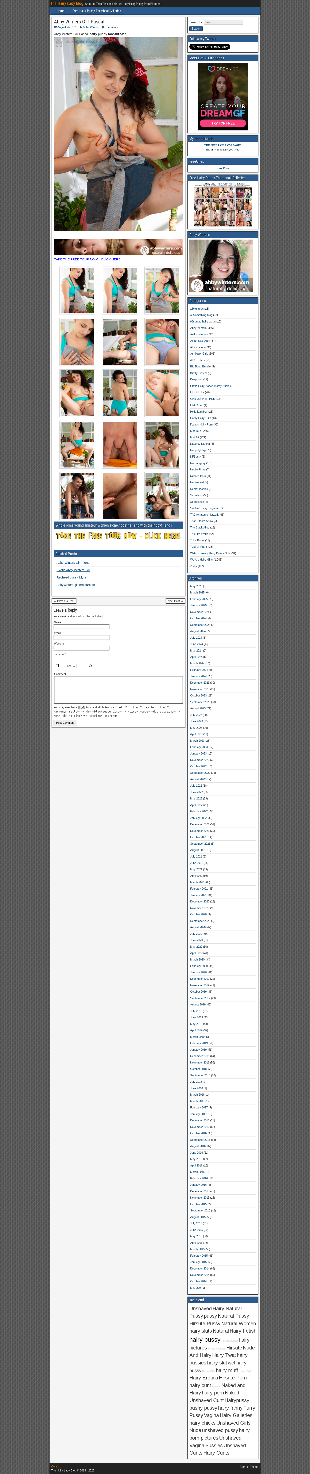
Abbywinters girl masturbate (76, 585)
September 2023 (200, 702)
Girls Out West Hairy (203, 398)
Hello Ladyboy (199, 411)
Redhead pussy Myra (71, 577)
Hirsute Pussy (204, 1323)
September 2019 (200, 998)
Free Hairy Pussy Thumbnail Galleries (96, 11)
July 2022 (196, 785)
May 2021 (196, 869)
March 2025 (197, 592)
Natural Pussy (233, 1316)
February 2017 (199, 1107)
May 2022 (196, 798)
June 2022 (196, 792)
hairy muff (227, 1370)
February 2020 (199, 965)
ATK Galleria (198, 347)
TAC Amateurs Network (204, 514)
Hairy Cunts (216, 1453)
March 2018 (197, 1094)
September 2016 (200, 1139)
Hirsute (234, 1348)
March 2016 (197, 1171)
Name (57, 622)
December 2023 (199, 682)
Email (57, 632)
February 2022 (199, 811)
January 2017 (198, 1114)
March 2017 (197, 1101)
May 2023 (196, 727)
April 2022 (196, 805)
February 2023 (199, 747)
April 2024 (196, 656)
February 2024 (199, 669)
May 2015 (196, 1236)
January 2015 (198, 1262)
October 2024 (198, 618)
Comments (111, 27)
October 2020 (198, 914)
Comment (60, 674)
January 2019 (198, 1049)
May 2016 (196, 1159)
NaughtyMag (198, 450)
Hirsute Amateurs (216, 1348)
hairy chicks (202, 1423)
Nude (195, 1430)
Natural (221, 1331)
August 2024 (198, 631)
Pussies (214, 1445)
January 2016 (198, 1184)
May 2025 (196, 586)
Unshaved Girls (233, 1423)
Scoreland (196, 495)
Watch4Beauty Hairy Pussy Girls (210, 553)
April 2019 (196, 1030)
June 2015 (196, 1229)
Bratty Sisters (198, 373)
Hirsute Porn (233, 1378)
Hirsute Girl (245, 1371)
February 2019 (199, 1043)
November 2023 (199, 689)
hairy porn (213, 1392)
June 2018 (196, 1088)
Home (61, 11)
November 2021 (199, 830)
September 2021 (200, 843)
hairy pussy (205, 1339)
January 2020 (198, 972)
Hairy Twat (224, 1355)
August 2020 (198, 927)
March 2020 (197, 959)
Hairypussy (237, 1400)
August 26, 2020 (67, 27)
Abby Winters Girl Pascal (79, 22)
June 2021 (196, 862)
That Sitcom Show (201, 521)
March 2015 (197, 1249)
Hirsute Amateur (229, 1341)
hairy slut (217, 1363)
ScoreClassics (199, 488)
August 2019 (198, 1004)
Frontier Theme (249, 1467)
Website (59, 643)
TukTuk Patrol (199, 546)
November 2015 (199, 1197)
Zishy (193, 566)
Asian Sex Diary (200, 340)
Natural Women (238, 1323)
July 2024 (196, 637)
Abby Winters (91, 27)
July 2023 (196, 715)
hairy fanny (230, 1408)
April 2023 (196, 734)
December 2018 (199, 1056)
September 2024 (200, 624)
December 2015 (199, 1191)
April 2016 (196, 1165)
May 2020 (196, 946)
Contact (56, 1466)
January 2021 (198, 895)
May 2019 (196, 1024)
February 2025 (199, 599)
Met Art (194, 437)
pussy (210, 1316)
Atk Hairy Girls (199, 353)
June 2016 (196, 1152)
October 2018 (198, 1068)
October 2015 (198, 1204)
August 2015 (198, 1217)
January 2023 (198, 753)
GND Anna (196, 405)
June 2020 (196, 940)
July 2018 (196, 1081)
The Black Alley (199, 527)
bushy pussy (203, 1408)
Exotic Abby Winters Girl (73, 570)
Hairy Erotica (203, 1378)
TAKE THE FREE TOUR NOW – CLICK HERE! (87, 259)
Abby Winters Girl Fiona (73, 562)
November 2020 (199, 908)
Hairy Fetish (243, 1331)
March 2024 (197, 663)
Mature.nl (196, 430)
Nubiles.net (197, 482)
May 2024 (196, 650)
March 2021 (197, 882)
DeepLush (196, 379)
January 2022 (198, 818)
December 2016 (199, 1120)
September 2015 (200, 1210)
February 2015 (199, 1255)
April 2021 (196, 875)
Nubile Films (197, 469)
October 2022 (198, 766)
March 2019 (197, 1036)
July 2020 (196, 933)
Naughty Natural (200, 443)
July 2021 (196, 856)
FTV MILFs (197, 392)
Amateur (216, 1386)
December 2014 (199, 1268)
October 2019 (198, 991)
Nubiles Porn (198, 476)
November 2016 (199, 1127)
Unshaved (200, 1308)
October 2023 (198, 695)
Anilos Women (199, 334)
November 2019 (199, 985)
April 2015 (196, 1242)
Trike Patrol (197, 540)
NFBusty (195, 456)
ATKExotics (197, 360)
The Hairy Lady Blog (66, 3)
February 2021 (199, 888)
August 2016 (198, 1146)
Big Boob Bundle (200, 366)
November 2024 (199, 612)
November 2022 (199, 759)
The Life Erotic (199, 533)
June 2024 (196, 644)
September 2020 (200, 921)
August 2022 (198, 779)
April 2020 (196, 953)
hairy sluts (200, 1331)
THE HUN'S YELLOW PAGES (222, 145)
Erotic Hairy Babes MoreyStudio (209, 385)
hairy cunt (200, 1385)
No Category (197, 463)
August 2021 (198, 850)
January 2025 (198, 605)
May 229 (195, 1287)
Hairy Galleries (236, 1415)
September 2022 (200, 772)
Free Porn (223, 168)
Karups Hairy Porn (201, 424)
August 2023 (198, 708)
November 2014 (199, 1274)
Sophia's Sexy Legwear (204, 508)
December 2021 (199, 824)
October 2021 (198, 837)
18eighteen (197, 308)
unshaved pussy (220, 1430)
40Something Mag (201, 315)
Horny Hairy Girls (200, 418)
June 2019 (196, 1017)
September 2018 (200, 1075)
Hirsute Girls (208, 1371)
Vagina (211, 1415)
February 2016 (199, 1178)
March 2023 (197, 740)
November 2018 (199, 1062)
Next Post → (175, 601)
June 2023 (196, 721)
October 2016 (198, 1133)
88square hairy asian (203, 321)
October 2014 (198, 1281)
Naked (232, 1392)
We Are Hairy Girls (201, 559)
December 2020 (199, 901)
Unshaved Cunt (206, 1400)
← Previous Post (64, 601)
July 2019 (196, 1011)
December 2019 (199, 978)
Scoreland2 (197, 501)
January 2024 (198, 676)
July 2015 (196, 1223)
